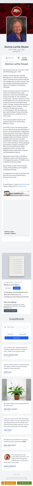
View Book (8, 288)
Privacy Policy (12, 479)
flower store (22, 186)
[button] (16, 390)
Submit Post (16, 338)
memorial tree (23, 184)
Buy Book (16, 288)
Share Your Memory (10, 310)
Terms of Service (21, 479)
